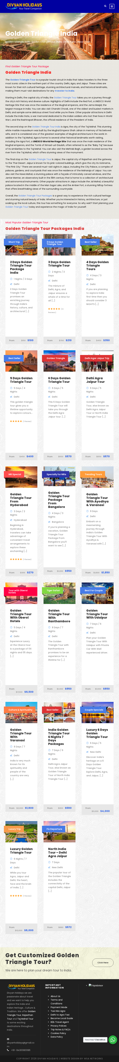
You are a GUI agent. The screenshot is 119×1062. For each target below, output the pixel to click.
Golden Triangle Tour (65, 97)
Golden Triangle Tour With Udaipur (97, 614)
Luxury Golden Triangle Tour (21, 851)
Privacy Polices (58, 1025)
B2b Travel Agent (60, 1022)
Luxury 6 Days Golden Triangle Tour (97, 733)
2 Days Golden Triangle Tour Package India (21, 267)
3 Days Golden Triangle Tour (59, 264)
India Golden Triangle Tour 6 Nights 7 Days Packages (59, 737)
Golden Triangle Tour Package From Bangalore (59, 500)
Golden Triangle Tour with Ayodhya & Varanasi (97, 499)
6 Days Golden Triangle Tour (59, 380)
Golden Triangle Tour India (46, 126)
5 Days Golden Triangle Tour (21, 380)
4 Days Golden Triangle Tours (97, 265)
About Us (55, 996)
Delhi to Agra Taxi (60, 1014)
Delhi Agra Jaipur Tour (95, 380)
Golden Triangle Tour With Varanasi (21, 735)
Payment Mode (59, 1007)
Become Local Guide (62, 1018)
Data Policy (57, 1036)
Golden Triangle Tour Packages (35, 195)
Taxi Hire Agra (58, 1011)
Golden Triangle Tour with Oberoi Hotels (21, 615)
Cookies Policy (58, 1033)
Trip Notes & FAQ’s (60, 1029)
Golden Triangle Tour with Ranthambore (59, 615)
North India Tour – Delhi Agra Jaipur (57, 852)
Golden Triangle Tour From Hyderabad (21, 499)
